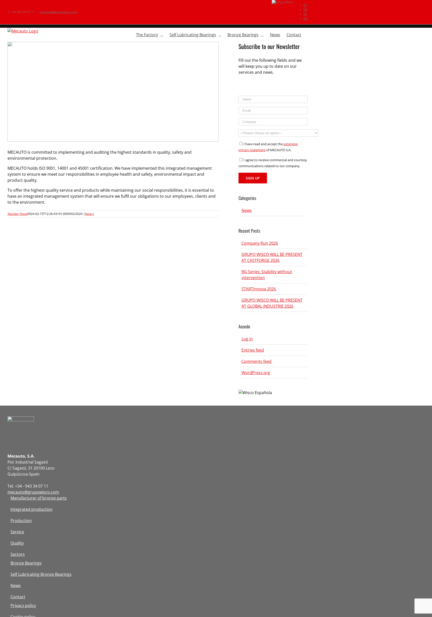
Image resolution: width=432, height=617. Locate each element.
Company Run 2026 (260, 243)
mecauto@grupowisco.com (58, 12)
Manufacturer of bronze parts (38, 498)
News (89, 214)
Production (21, 520)
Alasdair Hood (17, 214)
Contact (17, 597)
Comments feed (257, 361)
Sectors (17, 554)
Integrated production (31, 509)
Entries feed (253, 350)
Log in (247, 339)
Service (17, 532)
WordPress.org (256, 372)
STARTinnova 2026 (259, 289)
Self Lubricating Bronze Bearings (41, 574)
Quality (17, 543)
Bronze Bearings (26, 563)
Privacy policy (23, 605)
